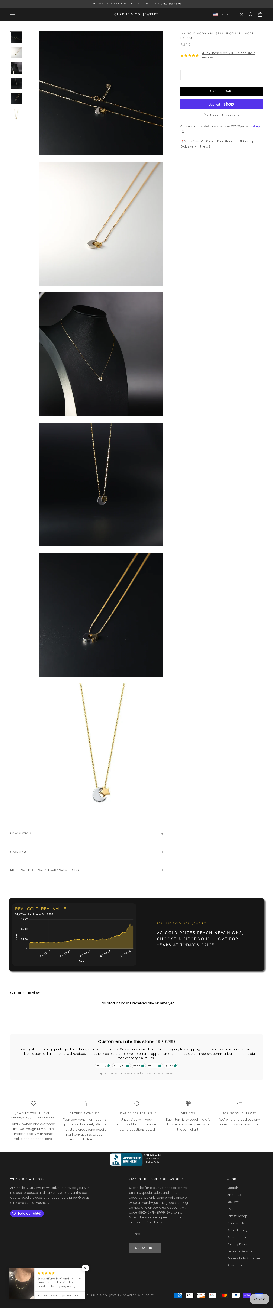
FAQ (230, 1209)
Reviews (233, 1202)
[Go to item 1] (16, 37)
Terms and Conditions (146, 1222)
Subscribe (144, 1248)
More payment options (221, 114)
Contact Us (235, 1223)
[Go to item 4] (16, 83)
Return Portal (237, 1237)
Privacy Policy (237, 1244)
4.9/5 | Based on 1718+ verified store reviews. (228, 55)
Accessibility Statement (245, 1258)
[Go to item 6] (16, 114)
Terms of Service (239, 1251)
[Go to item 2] (16, 53)
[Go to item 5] (16, 99)
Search (232, 1188)
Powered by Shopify (138, 1295)
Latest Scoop (237, 1216)
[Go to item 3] (16, 68)
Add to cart (221, 91)
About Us (234, 1195)
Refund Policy (237, 1230)
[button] (85, 1268)
